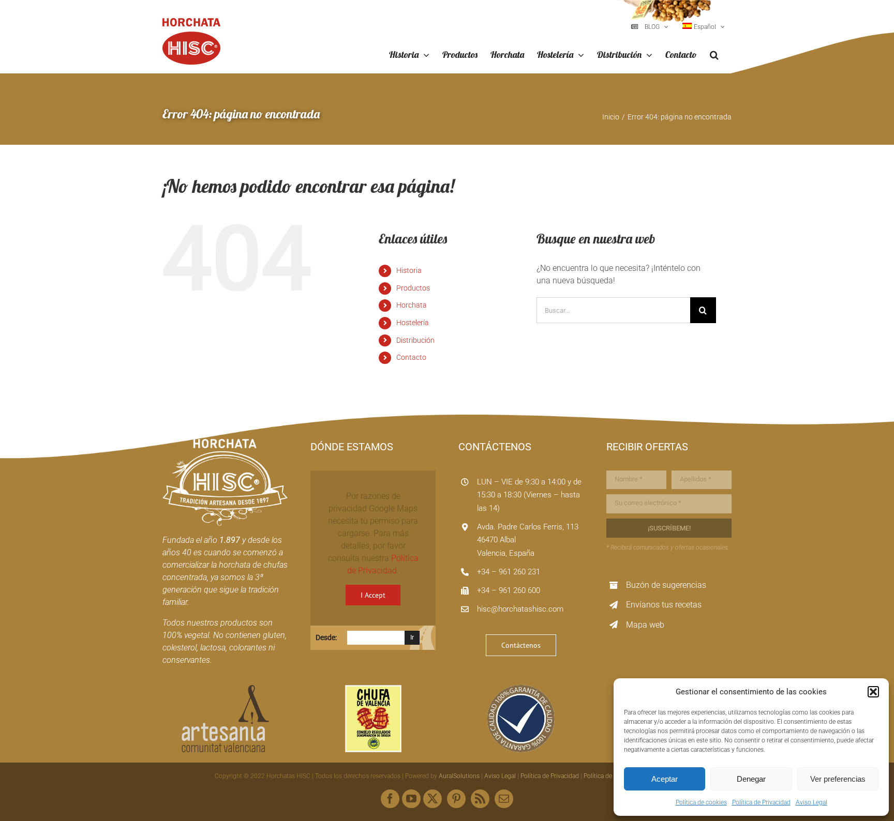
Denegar (751, 778)
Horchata (411, 305)
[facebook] (390, 798)
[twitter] (432, 798)
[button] (873, 692)
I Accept (373, 595)
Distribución (415, 340)
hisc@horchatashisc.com (520, 609)
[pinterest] (456, 798)
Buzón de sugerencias (666, 585)
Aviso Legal (811, 802)
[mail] (504, 798)
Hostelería (412, 322)
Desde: (326, 637)
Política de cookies (701, 802)
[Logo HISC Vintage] (225, 443)
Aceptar (664, 778)
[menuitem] (704, 27)
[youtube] (411, 798)
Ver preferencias (838, 778)
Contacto (411, 357)
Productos (413, 288)
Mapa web (645, 625)
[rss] (480, 798)
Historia (409, 270)
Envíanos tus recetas (664, 605)
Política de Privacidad (761, 802)
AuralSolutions (459, 776)
